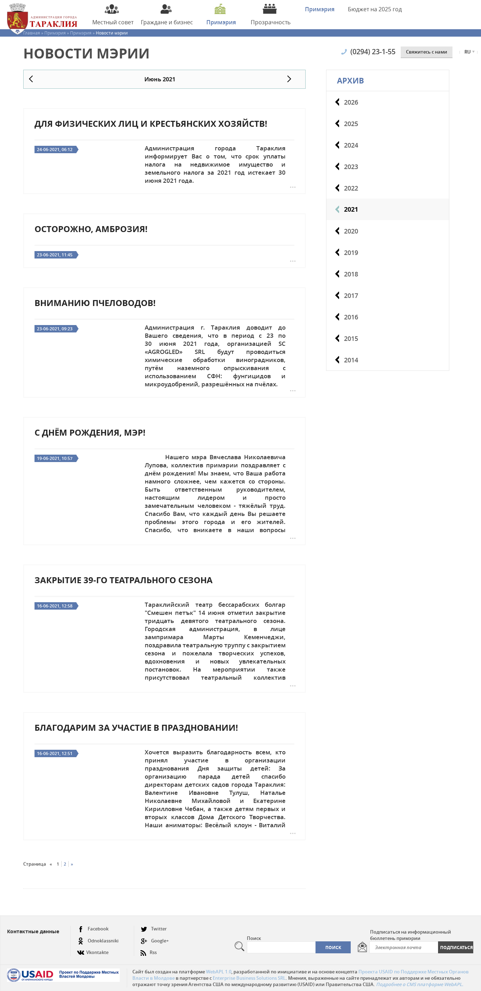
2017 (351, 295)
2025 (351, 123)
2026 (351, 102)
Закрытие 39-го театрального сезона (124, 580)
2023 (351, 166)
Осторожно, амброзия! (91, 229)
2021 (351, 209)
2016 (351, 317)
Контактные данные (33, 931)
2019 (351, 252)
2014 (351, 360)
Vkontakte (97, 952)
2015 (351, 338)
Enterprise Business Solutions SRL (249, 978)
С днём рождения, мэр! (90, 432)
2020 (351, 231)
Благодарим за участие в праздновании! (136, 728)
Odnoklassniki (103, 940)
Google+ (160, 940)
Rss (153, 952)
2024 (351, 145)
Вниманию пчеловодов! (95, 303)
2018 (351, 274)
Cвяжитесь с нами (426, 52)
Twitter (159, 928)
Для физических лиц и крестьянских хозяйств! (151, 124)
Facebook (98, 928)
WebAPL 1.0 (218, 971)
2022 (351, 188)
